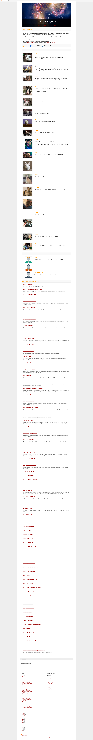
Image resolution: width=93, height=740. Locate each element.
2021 (22, 721)
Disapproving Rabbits (51, 682)
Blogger (50, 737)
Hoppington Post (50, 683)
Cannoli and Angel (24, 689)
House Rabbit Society (51, 681)
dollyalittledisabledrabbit (47, 45)
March (23, 713)
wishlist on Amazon (31, 42)
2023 (22, 719)
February (23, 714)
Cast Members (43, 25)
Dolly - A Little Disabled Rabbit (36, 45)
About (39, 25)
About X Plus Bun (50, 691)
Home (55, 25)
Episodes (51, 25)
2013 (22, 730)
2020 (22, 722)
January (23, 715)
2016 (22, 727)
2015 (22, 728)
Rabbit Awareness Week (51, 679)
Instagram (54, 42)
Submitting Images (50, 688)
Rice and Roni (24, 684)
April (23, 712)
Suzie (23, 681)
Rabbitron (49, 677)
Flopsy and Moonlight (25, 693)
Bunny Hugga (50, 680)
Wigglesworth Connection (51, 676)
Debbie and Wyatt (24, 680)
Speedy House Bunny (51, 678)
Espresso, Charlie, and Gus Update (27, 683)
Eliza (23, 701)
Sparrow (23, 692)
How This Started (50, 689)
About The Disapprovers (51, 690)
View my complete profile (24, 735)
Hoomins (47, 25)
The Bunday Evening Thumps (26, 682)
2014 (22, 729)
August (23, 675)
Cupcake (23, 702)
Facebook (48, 42)
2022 (22, 720)
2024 (22, 718)
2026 (22, 674)
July (23, 708)
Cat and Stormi (24, 700)
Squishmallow (24, 676)
